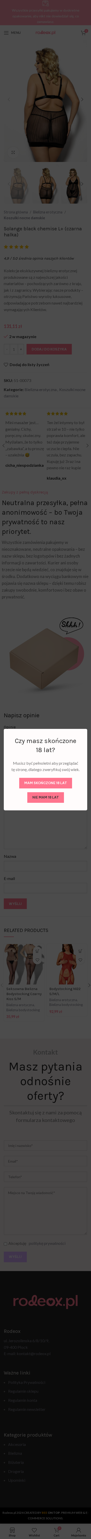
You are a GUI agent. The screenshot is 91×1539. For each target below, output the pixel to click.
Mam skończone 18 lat (45, 783)
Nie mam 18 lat (45, 797)
